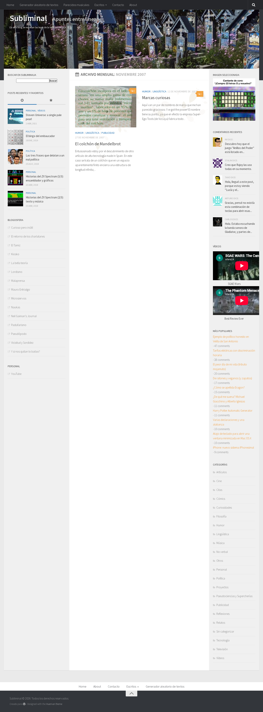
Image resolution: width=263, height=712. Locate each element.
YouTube (16, 374)
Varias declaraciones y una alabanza (228, 422)
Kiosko (15, 254)
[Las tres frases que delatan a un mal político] (15, 156)
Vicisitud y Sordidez (22, 342)
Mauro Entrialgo (20, 289)
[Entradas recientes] (22, 100)
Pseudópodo (19, 334)
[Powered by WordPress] (24, 704)
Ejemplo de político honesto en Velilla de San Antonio (231, 339)
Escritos (99, 5)
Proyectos (222, 587)
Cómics (220, 499)
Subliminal (28, 18)
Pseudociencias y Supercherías (234, 596)
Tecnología (222, 640)
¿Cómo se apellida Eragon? (229, 387)
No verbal (222, 552)
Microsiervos (18, 298)
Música (220, 543)
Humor (79, 133)
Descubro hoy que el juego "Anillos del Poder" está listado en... (239, 148)
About (133, 5)
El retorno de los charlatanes (28, 236)
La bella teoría (19, 263)
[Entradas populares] (51, 100)
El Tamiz (15, 245)
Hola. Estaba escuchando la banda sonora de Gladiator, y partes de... (240, 228)
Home (10, 5)
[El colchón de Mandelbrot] (105, 107)
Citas (219, 490)
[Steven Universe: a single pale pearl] (15, 116)
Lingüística (92, 133)
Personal (31, 110)
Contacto (118, 5)
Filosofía (221, 516)
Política (30, 131)
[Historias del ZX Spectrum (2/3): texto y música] (15, 198)
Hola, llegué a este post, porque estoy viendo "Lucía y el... (239, 186)
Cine (219, 481)
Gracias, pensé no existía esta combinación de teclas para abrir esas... (240, 207)
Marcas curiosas (156, 97)
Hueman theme (54, 704)
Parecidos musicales (76, 5)
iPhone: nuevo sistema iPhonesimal (233, 447)
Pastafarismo (18, 325)
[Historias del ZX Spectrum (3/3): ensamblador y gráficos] (15, 177)
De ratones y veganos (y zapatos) (232, 378)
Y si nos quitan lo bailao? (25, 351)
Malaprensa (18, 280)
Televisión (222, 649)
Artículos (221, 472)
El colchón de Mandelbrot (98, 143)
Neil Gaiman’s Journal (24, 316)
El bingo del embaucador (40, 136)
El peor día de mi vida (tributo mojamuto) (230, 367)
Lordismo (16, 272)
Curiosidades (224, 507)
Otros (219, 560)
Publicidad (108, 133)
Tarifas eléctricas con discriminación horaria (234, 353)
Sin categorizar (225, 631)
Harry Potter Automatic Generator (232, 410)
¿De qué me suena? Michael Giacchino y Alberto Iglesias (229, 399)
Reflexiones (222, 614)
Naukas (15, 307)
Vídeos (41, 110)
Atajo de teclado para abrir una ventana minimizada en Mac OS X (232, 436)
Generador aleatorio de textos (39, 5)
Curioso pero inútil (22, 227)
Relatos (220, 622)
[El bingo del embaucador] (15, 137)
